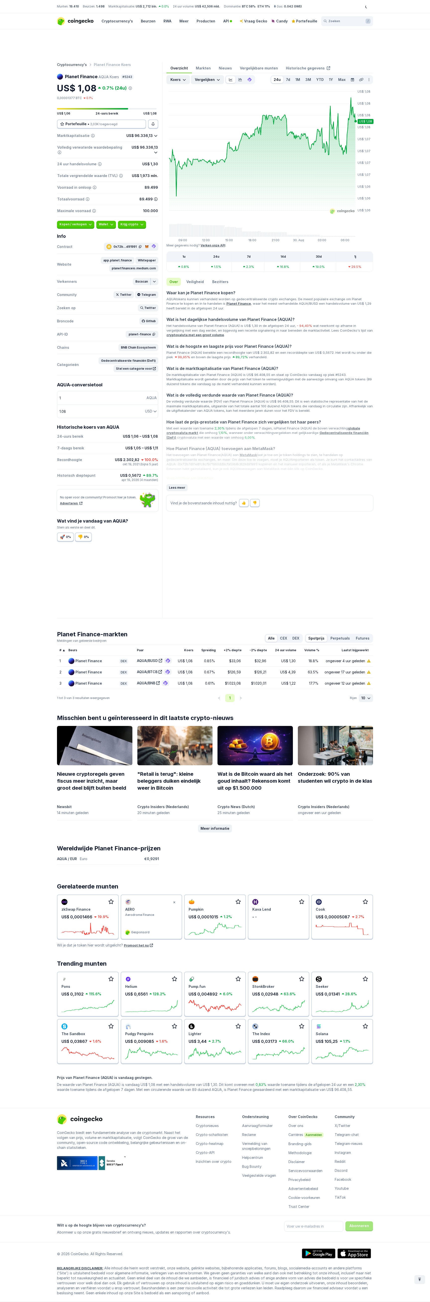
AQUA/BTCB (147, 672)
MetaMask (248, 455)
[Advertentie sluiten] (174, 902)
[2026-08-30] (352, 79)
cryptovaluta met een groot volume (195, 335)
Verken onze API (213, 245)
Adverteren (69, 503)
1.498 (100, 6)
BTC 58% (249, 6)
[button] (117, 260)
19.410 (74, 6)
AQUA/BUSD (147, 660)
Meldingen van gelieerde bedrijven (82, 641)
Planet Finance (238, 303)
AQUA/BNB (146, 683)
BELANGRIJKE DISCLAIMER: (80, 1268)
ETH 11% (264, 6)
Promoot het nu (136, 945)
